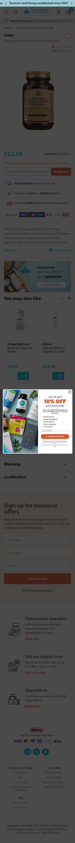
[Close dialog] (70, 392)
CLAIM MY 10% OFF (55, 436)
